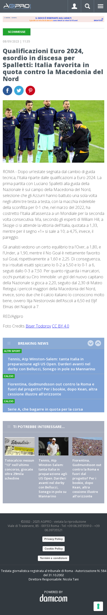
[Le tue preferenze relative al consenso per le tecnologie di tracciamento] (98, 606)
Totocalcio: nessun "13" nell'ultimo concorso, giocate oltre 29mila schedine (19, 469)
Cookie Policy (54, 548)
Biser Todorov (38, 326)
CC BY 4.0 (60, 326)
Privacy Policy (53, 539)
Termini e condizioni (53, 558)
